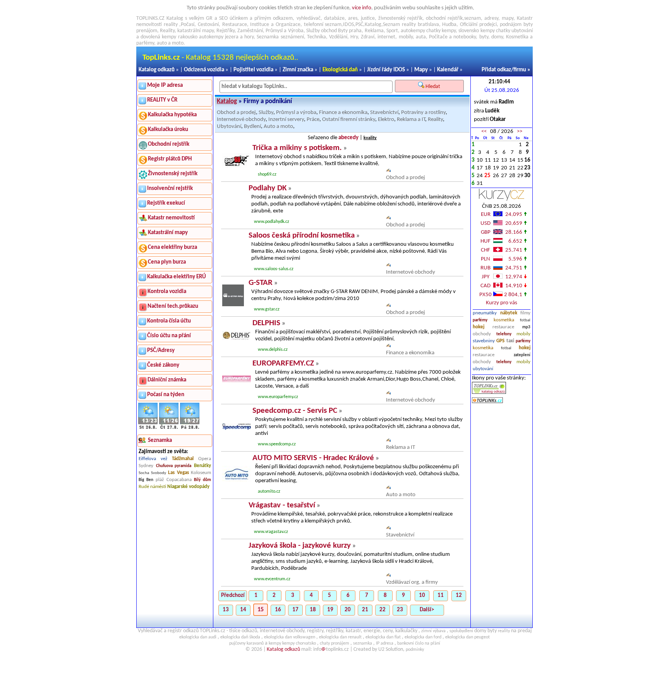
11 (440, 595)
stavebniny (484, 340)
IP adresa (384, 643)
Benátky (202, 465)
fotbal (525, 320)
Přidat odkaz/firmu (504, 70)
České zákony (163, 365)
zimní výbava (433, 631)
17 (295, 610)
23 (400, 610)
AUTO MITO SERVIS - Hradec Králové (313, 458)
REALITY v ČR (162, 100)
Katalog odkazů (157, 70)
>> (519, 132)
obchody (482, 333)
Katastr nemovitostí (171, 218)
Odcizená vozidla (204, 70)
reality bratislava (420, 24)
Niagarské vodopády (188, 486)
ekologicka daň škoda (240, 637)
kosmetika (504, 319)
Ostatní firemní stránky (348, 119)
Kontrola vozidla (167, 292)
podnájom (510, 24)
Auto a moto (278, 126)
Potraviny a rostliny (423, 113)
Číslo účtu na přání (169, 336)
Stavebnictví (384, 113)
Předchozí (233, 595)
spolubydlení (461, 631)
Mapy (421, 70)
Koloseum (201, 472)
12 (459, 595)
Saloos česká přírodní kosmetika (302, 235)
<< (484, 132)
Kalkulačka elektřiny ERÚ (176, 277)
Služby (266, 113)
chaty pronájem (334, 643)
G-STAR (261, 283)
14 (243, 610)
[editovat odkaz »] (388, 171)
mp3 (526, 327)
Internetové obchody (241, 119)
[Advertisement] (501, 484)
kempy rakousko (179, 37)
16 (278, 610)
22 (382, 610)
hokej (478, 326)
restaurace (503, 326)
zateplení (522, 355)
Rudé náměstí (152, 486)
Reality (167, 30)
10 (422, 595)
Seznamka (268, 37)
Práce (313, 119)
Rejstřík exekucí (166, 203)
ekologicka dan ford (423, 637)
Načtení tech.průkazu (173, 306)
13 (226, 610)
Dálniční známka (167, 380)
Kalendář (447, 70)
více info (361, 8)
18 (313, 610)
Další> (427, 610)
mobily (523, 333)
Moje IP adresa (165, 85)
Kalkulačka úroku (168, 130)
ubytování (483, 368)
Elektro (386, 119)
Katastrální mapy (168, 233)
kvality (370, 138)
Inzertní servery (286, 119)
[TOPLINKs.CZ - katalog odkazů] (489, 392)
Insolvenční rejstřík (170, 188)
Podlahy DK (267, 188)
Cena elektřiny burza (172, 247)
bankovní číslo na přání (418, 643)
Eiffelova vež (153, 458)
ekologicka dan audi (197, 637)
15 (260, 610)
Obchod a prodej (236, 113)
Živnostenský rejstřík (172, 174)
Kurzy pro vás (501, 303)
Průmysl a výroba (296, 113)
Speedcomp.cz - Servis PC (294, 411)
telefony (503, 334)
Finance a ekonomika (343, 113)
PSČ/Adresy (161, 351)
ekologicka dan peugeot (467, 637)
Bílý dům (202, 480)
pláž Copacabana (174, 479)
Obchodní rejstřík (168, 144)
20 (348, 610)
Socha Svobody (152, 473)
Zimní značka (298, 70)
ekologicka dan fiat (383, 637)
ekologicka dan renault (340, 637)
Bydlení (252, 126)
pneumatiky (485, 313)
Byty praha (350, 30)
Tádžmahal (183, 458)
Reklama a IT (411, 119)
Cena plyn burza (167, 262)
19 (330, 610)
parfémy (480, 320)
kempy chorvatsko (299, 643)
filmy (525, 313)
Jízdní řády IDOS (386, 70)
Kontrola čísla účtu (169, 321)
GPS (500, 340)
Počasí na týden (165, 395)
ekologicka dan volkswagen (289, 637)
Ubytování (229, 126)
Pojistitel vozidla (253, 70)
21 (365, 610)
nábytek (508, 313)
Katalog (227, 101)
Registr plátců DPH (170, 159)
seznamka (362, 643)
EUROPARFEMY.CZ (283, 363)
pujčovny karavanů (246, 643)
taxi (510, 340)
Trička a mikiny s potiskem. (297, 148)
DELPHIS (266, 323)
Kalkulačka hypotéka (172, 115)
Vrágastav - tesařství (282, 505)
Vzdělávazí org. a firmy (412, 582)
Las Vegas (178, 472)
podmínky (415, 649)
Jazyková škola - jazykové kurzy (300, 545)
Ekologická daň (340, 70)
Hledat (433, 87)
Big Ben (146, 480)
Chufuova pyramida (174, 466)
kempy (449, 30)
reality (171, 24)
